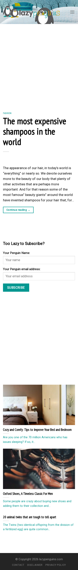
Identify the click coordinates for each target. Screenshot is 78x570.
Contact (18, 564)
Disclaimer (35, 564)
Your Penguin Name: (16, 253)
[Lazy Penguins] (31, 12)
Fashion (7, 113)
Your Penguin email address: (21, 269)
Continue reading (18, 209)
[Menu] (72, 12)
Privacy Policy (55, 564)
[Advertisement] (39, 65)
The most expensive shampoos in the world (34, 131)
